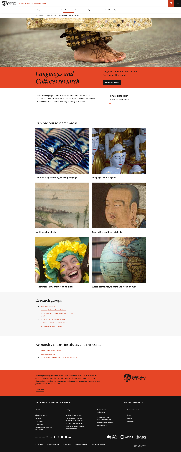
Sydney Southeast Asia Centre (51, 351)
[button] (171, 3)
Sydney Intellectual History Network (53, 319)
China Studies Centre (48, 354)
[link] (39, 15)
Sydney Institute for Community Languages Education (59, 357)
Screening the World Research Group (53, 310)
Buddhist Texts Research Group (51, 326)
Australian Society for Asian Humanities (54, 323)
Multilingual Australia (48, 306)
